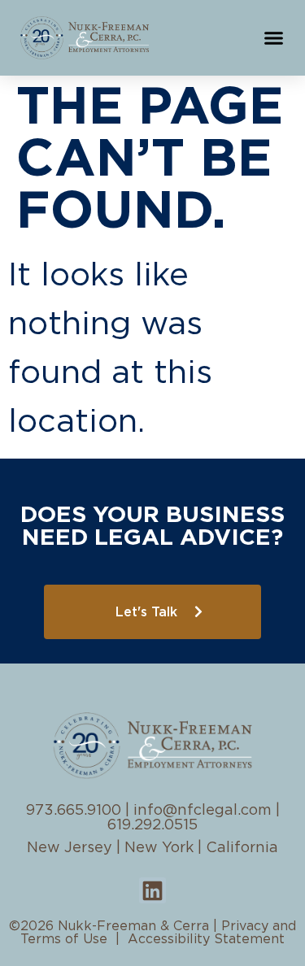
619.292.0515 (152, 825)
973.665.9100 (73, 810)
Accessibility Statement (206, 939)
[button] (274, 38)
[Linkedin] (152, 890)
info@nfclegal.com (202, 810)
